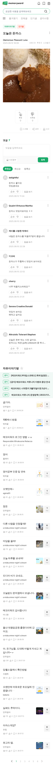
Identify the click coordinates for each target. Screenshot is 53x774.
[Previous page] (12, 761)
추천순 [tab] (8, 168)
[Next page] (42, 761)
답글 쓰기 (28, 191)
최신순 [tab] (17, 168)
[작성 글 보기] (48, 4)
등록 (43, 160)
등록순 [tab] (27, 168)
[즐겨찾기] (21, 368)
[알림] (38, 4)
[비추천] (18, 192)
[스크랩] (43, 4)
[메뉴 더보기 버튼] (4, 18)
